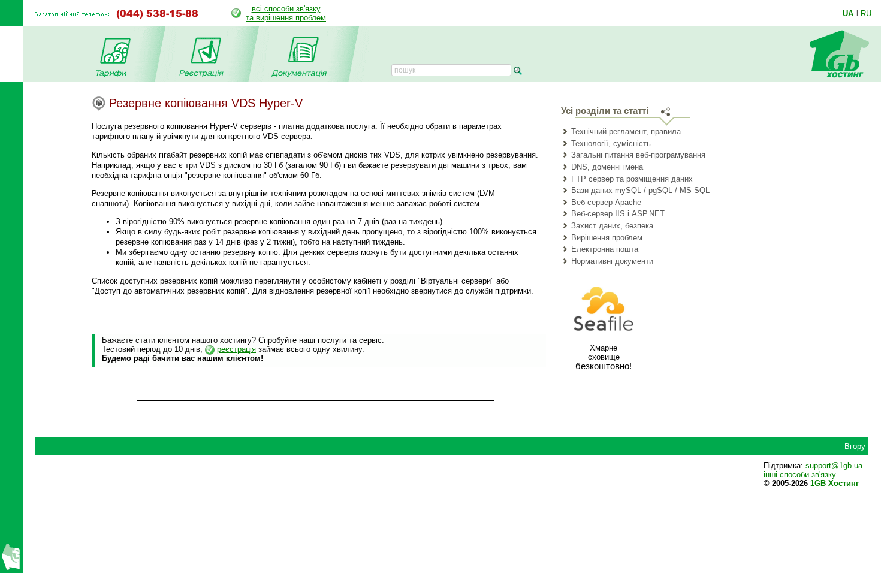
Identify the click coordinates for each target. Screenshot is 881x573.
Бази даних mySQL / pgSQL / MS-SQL (640, 190)
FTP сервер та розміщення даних (632, 178)
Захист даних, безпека (612, 225)
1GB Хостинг (834, 483)
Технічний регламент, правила (626, 131)
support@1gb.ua (833, 465)
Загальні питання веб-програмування (638, 154)
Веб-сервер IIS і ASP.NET (618, 213)
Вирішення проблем (606, 237)
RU (866, 13)
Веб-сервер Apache (606, 202)
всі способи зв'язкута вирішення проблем (286, 13)
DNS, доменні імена (607, 166)
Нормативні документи (612, 261)
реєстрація (236, 349)
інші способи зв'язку (800, 474)
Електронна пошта (604, 249)
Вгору (854, 446)
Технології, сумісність (611, 143)
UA (848, 13)
